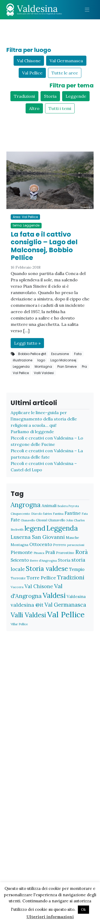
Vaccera (17, 587)
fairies (47, 514)
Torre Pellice (41, 578)
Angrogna (26, 504)
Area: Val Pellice (25, 217)
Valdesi (54, 595)
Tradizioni (24, 96)
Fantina (58, 514)
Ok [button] (83, 909)
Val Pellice (32, 73)
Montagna (43, 366)
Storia (50, 96)
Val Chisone (29, 60)
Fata (78, 354)
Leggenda (21, 366)
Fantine (73, 513)
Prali (50, 552)
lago (41, 360)
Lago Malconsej (63, 360)
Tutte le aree (64, 73)
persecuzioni (75, 545)
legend (35, 528)
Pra (84, 366)
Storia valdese (47, 568)
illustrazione (22, 360)
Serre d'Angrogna (43, 560)
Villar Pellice (19, 624)
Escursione (60, 354)
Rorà (81, 552)
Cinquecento (20, 514)
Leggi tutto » (27, 343)
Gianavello (28, 520)
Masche (72, 537)
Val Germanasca (66, 60)
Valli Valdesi (44, 373)
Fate (15, 519)
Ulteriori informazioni (50, 916)
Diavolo (36, 514)
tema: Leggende (26, 225)
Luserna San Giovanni (38, 537)
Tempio (77, 569)
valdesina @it (27, 605)
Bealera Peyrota (68, 506)
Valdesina (76, 596)
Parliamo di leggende (32, 431)
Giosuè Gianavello (50, 520)
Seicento (20, 560)
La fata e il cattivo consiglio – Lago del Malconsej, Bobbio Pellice (44, 246)
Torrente (18, 578)
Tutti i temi (60, 108)
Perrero (59, 545)
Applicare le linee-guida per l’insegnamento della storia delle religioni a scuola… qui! (44, 419)
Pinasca (39, 553)
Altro (34, 108)
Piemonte (22, 552)
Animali (49, 505)
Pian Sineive (67, 366)
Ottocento (40, 544)
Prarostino (65, 553)
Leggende (76, 96)
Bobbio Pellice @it (32, 354)
